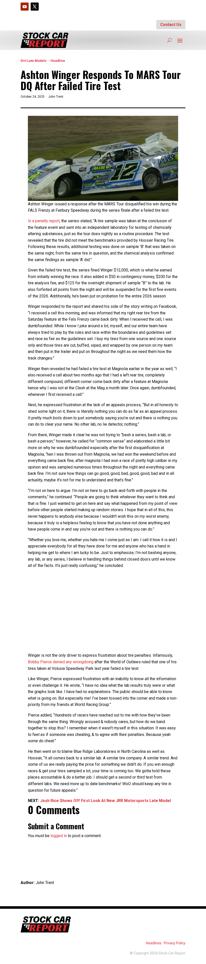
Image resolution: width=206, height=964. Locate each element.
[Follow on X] (35, 7)
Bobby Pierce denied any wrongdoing (60, 661)
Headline (57, 61)
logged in (58, 835)
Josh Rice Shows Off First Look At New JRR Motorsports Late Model (105, 800)
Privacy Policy (174, 943)
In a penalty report (44, 220)
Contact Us (170, 24)
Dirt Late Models (33, 61)
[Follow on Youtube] (25, 7)
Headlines (154, 943)
